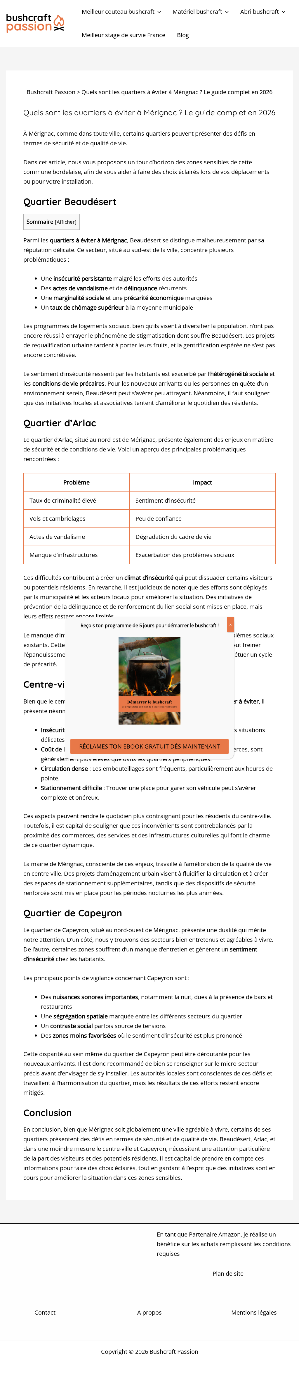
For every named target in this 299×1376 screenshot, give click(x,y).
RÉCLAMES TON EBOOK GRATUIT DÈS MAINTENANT (149, 746)
